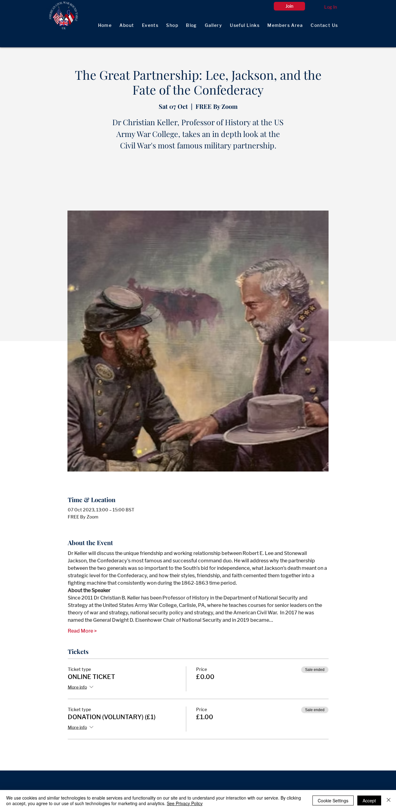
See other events (198, 181)
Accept (369, 800)
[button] (285, 25)
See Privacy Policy (185, 803)
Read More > (82, 631)
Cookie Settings (333, 800)
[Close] (388, 800)
